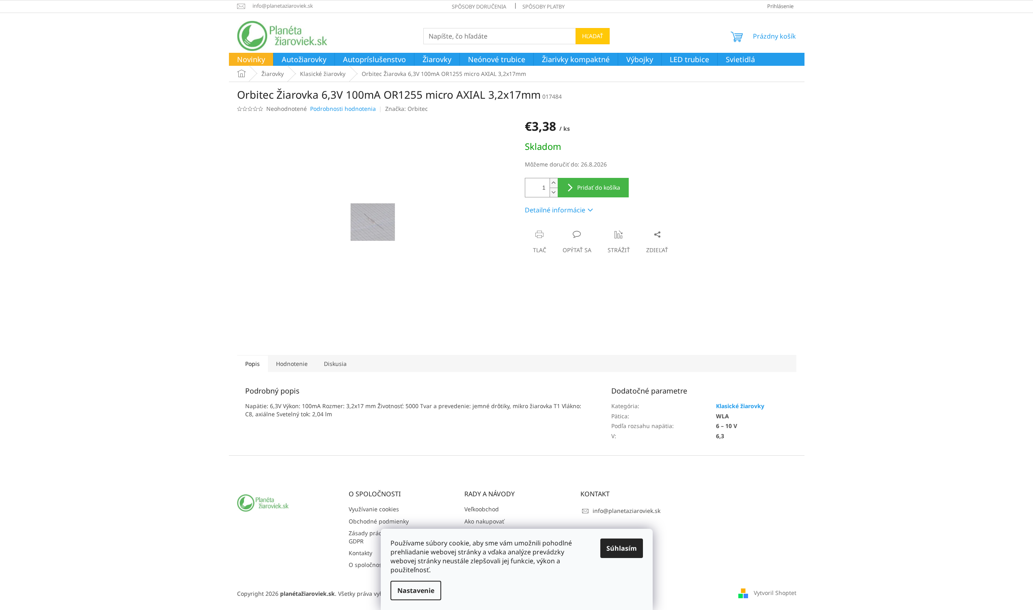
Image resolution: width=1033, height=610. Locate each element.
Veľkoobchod (481, 509)
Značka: (406, 108)
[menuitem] (251, 60)
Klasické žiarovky (740, 406)
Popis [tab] (252, 364)
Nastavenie (415, 590)
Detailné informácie (555, 209)
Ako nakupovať (484, 521)
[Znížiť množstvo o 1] (554, 192)
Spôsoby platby (543, 6)
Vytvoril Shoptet (775, 593)
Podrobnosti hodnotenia (343, 108)
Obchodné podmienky (379, 521)
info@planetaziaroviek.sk (626, 511)
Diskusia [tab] (335, 364)
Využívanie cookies (374, 509)
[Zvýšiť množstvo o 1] (554, 183)
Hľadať (592, 36)
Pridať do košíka (598, 187)
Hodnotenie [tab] (292, 364)
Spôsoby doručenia (479, 6)
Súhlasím (621, 548)
